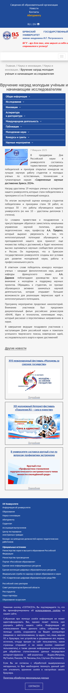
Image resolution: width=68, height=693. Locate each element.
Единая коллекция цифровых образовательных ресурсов (29, 570)
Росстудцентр (8, 591)
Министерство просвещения (15, 557)
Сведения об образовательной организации (34, 4)
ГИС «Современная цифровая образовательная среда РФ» (29, 578)
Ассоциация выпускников (14, 527)
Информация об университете (16, 507)
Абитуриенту (8, 519)
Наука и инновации (11, 515)
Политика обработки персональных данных (26, 677)
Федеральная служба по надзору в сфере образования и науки (31, 574)
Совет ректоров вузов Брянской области (21, 587)
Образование (8, 511)
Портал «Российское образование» (18, 561)
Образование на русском (14, 599)
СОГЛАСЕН (34, 686)
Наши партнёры (9, 595)
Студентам (7, 523)
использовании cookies (47, 610)
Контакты (34, 12)
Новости (34, 8)
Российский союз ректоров (15, 583)
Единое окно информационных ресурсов (21, 565)
